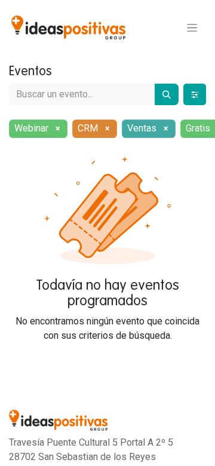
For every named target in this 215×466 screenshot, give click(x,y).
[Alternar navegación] (192, 27)
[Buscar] (167, 94)
